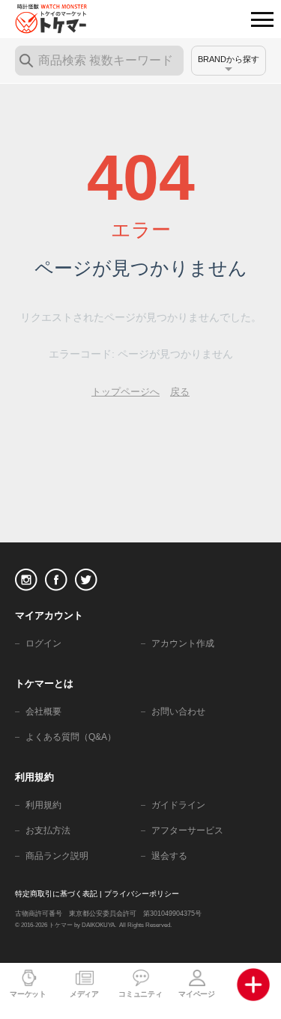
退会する (169, 856)
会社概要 (43, 711)
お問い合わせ (178, 711)
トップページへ (125, 391)
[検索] (26, 61)
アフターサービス (187, 830)
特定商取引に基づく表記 (56, 894)
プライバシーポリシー (141, 894)
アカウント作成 (182, 643)
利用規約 (43, 805)
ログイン (43, 643)
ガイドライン (178, 805)
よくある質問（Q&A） (70, 737)
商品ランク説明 (56, 856)
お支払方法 (47, 830)
